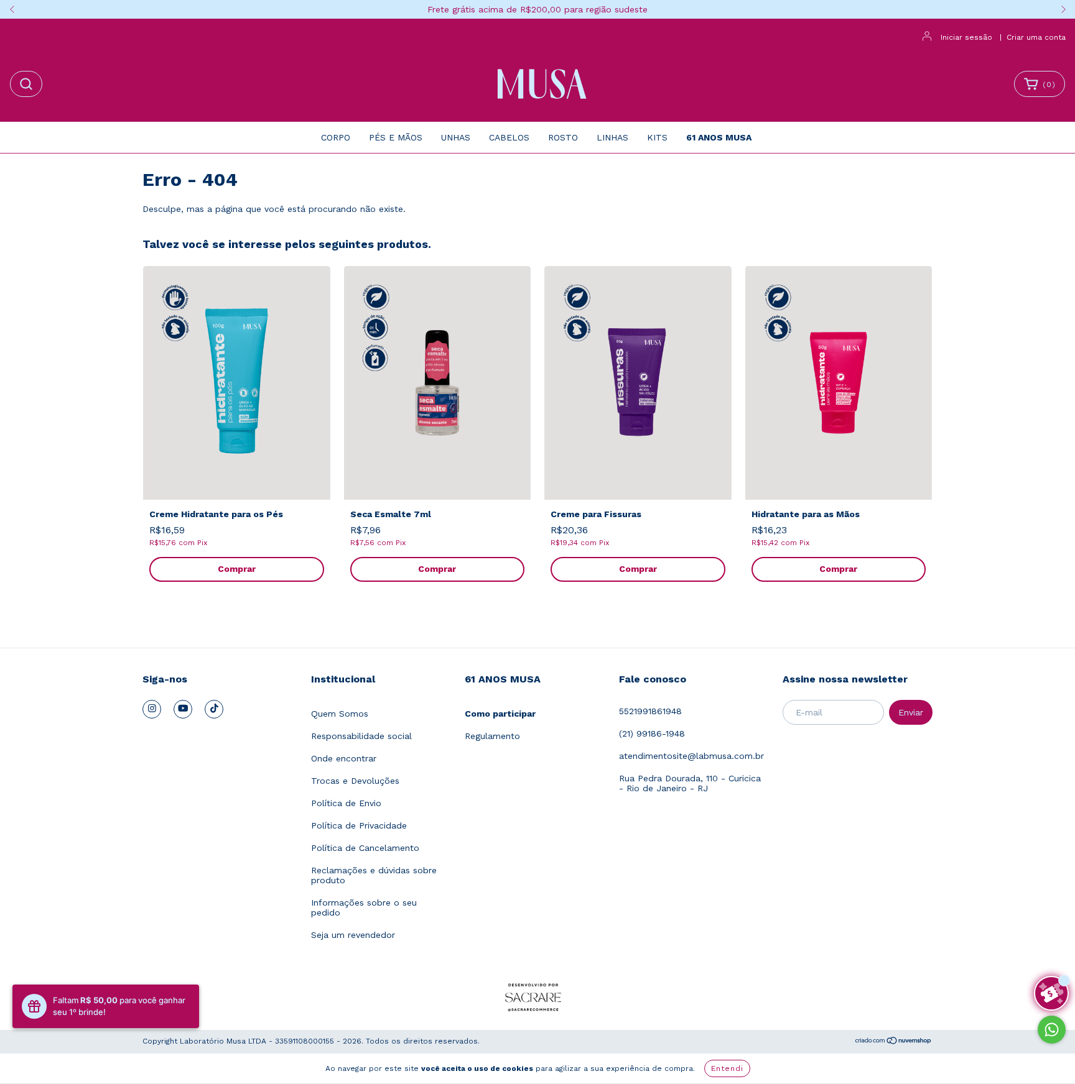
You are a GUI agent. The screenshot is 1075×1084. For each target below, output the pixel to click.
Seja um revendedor (353, 935)
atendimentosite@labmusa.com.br (691, 756)
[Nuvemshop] (894, 1042)
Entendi (727, 1068)
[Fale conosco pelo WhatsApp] (1052, 1030)
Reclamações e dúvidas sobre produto (374, 875)
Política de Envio (346, 803)
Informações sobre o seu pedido (364, 907)
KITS (657, 137)
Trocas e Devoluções (355, 781)
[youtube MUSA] (183, 709)
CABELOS (509, 137)
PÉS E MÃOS (395, 137)
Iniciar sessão (966, 37)
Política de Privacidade (359, 825)
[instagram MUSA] (151, 709)
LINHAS (612, 137)
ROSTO (563, 137)
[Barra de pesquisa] (26, 84)
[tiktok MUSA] (214, 709)
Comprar (237, 569)
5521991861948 (650, 711)
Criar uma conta (1036, 37)
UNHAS (455, 137)
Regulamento (492, 736)
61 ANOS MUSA (719, 137)
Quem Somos (339, 714)
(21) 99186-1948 (652, 733)
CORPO (335, 137)
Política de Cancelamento (365, 848)
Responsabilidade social (361, 736)
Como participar (500, 714)
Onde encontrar (343, 758)
